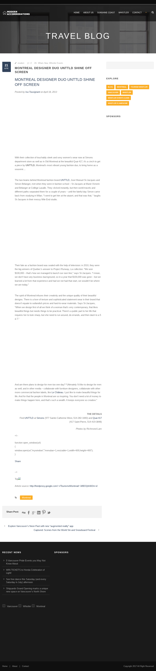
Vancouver (113, 92)
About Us (88, 12)
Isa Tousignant (32, 92)
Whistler (124, 12)
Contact (137, 12)
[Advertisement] (130, 141)
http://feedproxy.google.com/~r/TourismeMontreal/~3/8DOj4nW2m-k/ (64, 486)
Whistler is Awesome (118, 103)
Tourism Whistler (139, 87)
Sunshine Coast (106, 12)
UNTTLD (64, 180)
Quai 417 (97, 418)
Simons (40, 418)
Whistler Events (56, 63)
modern (21, 63)
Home (77, 12)
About (14, 666)
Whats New (43, 63)
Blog (110, 87)
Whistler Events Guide (118, 98)
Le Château (57, 392)
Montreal (26, 497)
